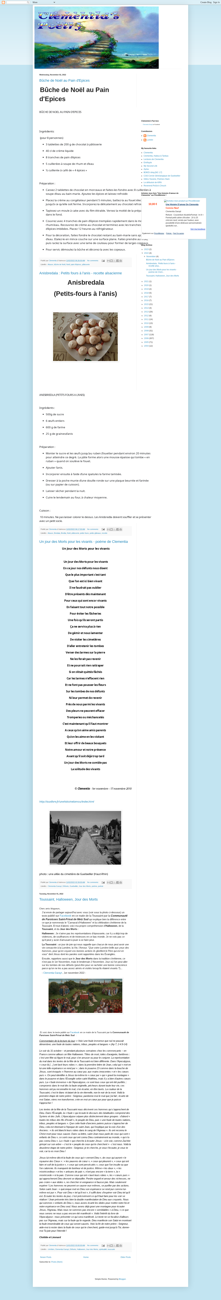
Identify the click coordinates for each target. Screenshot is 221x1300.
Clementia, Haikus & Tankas (156, 156)
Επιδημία (148, 162)
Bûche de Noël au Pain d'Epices (64, 80)
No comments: (93, 261)
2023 (146, 249)
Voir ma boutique (197, 229)
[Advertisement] (165, 94)
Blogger (122, 1279)
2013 (146, 312)
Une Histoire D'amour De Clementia (182, 204)
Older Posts (126, 1257)
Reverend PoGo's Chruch (155, 186)
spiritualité (103, 1249)
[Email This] (108, 260)
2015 (146, 304)
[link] (66, 801)
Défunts (66, 886)
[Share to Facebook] (117, 260)
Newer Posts (45, 1257)
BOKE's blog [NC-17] (153, 172)
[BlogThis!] (111, 260)
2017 (146, 297)
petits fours (84, 533)
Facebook (66, 915)
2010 (146, 323)
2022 (146, 253)
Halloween (81, 1249)
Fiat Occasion (178, 233)
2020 (146, 285)
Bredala (57, 533)
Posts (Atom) (56, 1262)
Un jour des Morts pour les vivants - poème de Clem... (161, 270)
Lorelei (150, 140)
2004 (146, 346)
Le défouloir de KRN (153, 182)
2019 (146, 289)
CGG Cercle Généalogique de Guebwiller (162, 176)
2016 (146, 300)
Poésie (169, 233)
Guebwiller (74, 886)
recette (104, 533)
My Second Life (150, 166)
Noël (68, 264)
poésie (100, 886)
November (151, 256)
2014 (146, 308)
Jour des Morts (85, 886)
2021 (146, 281)
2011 (146, 319)
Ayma (146, 169)
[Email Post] (103, 261)
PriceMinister (159, 233)
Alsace (50, 264)
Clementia (151, 135)
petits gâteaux (95, 533)
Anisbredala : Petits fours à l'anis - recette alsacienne (80, 273)
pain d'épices (76, 264)
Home (86, 1257)
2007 (146, 334)
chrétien (51, 1249)
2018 (146, 293)
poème (94, 886)
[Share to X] (114, 260)
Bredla (63, 533)
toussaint (111, 1249)
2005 (146, 342)
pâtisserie (86, 264)
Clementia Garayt (55, 886)
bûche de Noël (59, 264)
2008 (146, 331)
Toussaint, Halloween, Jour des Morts (68, 899)
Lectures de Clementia (154, 159)
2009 (146, 327)
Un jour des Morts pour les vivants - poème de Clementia (83, 542)
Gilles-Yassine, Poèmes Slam (157, 179)
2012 (146, 316)
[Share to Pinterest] (120, 260)
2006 (146, 338)
